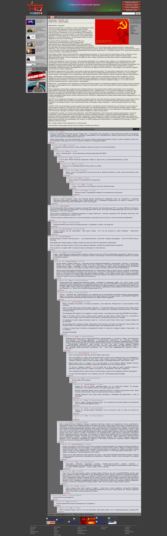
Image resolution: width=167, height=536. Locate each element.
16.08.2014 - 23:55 (63, 292)
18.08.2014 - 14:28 (63, 508)
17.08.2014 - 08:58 (69, 170)
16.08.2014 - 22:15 (60, 261)
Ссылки (127, 528)
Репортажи (33, 527)
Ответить (51, 142)
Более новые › (90, 129)
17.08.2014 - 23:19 (69, 336)
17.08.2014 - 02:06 (63, 422)
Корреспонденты (82, 530)
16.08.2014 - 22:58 (63, 280)
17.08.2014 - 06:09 (66, 444)
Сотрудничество (129, 531)
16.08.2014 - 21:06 (56, 252)
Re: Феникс (77, 157)
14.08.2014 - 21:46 (56, 197)
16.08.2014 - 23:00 (56, 495)
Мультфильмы (34, 531)
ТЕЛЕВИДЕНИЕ (66, 13)
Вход (111, 10)
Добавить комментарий (56, 129)
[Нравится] (55, 17)
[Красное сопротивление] (102, 523)
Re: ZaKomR (87, 444)
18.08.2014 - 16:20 (75, 378)
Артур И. (62, 132)
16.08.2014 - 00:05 (53, 236)
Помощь (103, 528)
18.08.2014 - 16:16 (78, 190)
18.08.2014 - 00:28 (56, 229)
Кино (31, 530)
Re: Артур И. (71, 145)
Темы (132, 27)
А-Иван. (65, 145)
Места (132, 29)
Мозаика (32, 528)
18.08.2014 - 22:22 (78, 408)
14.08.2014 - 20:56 (53, 206)
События (133, 30)
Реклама (127, 533)
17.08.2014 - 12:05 (69, 462)
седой (73, 471)
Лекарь (68, 501)
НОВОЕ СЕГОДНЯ (36, 17)
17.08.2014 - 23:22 (60, 501)
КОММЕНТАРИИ (100, 13)
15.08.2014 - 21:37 (56, 222)
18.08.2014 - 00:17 (69, 486)
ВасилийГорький (67, 229)
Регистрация (116, 10)
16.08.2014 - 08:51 (63, 157)
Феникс (68, 151)
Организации (134, 33)
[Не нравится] (49, 17)
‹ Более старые (78, 129)
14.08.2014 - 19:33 (53, 132)
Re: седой (83, 486)
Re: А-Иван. (74, 151)
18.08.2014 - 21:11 (78, 384)
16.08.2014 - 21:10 (66, 164)
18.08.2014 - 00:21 (72, 178)
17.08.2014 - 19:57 (66, 301)
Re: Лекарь (77, 508)
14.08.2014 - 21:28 (56, 145)
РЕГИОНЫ (87, 13)
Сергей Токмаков (63, 21)
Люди (132, 32)
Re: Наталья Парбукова (74, 252)
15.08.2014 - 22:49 (60, 151)
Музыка (32, 533)
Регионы (80, 531)
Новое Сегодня (82, 527)
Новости (80, 528)
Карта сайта (104, 527)
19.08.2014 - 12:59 (78, 415)
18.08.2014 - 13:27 (72, 353)
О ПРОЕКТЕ (115, 13)
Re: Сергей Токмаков (74, 222)
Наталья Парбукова (65, 236)
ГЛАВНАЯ (53, 13)
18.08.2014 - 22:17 (78, 400)
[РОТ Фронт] (51, 519)
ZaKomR (71, 422)
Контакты (127, 530)
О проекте (127, 527)
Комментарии (81, 533)
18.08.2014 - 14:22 (75, 184)
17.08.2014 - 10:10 (66, 471)
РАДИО (77, 13)
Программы (134, 26)
